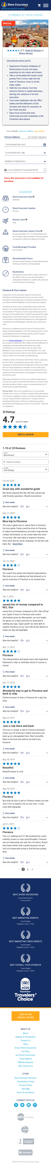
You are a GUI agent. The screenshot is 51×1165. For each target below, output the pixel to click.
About (25, 1033)
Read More (18, 544)
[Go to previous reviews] (19, 869)
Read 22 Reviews (33, 50)
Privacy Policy (25, 1085)
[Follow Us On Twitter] (22, 1105)
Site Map (25, 1089)
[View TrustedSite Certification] (25, 1152)
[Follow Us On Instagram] (29, 1105)
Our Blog (25, 1051)
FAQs (25, 1044)
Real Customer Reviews (25, 1078)
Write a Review (26, 53)
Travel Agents (25, 1058)
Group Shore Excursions (25, 1048)
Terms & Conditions (26, 1092)
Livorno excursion (15, 340)
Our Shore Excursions (25, 1055)
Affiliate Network (25, 1062)
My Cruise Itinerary (37, 137)
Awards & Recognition (25, 1037)
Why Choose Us (25, 1066)
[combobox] (26, 454)
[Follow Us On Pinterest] (35, 1105)
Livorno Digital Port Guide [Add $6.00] (23, 170)
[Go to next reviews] (32, 869)
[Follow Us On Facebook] (16, 1105)
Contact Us (25, 1040)
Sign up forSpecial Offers (25, 1016)
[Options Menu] (47, 506)
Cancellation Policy (25, 1081)
